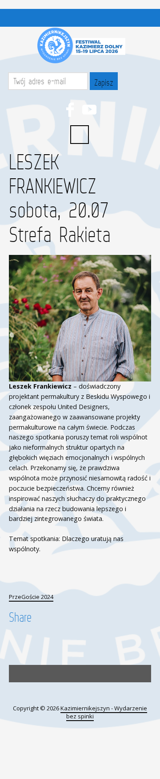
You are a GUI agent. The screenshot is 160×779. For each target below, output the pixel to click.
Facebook (70, 110)
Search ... (79, 134)
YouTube (89, 110)
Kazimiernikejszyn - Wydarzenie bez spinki (103, 712)
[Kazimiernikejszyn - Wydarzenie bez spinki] (80, 45)
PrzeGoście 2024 (31, 597)
